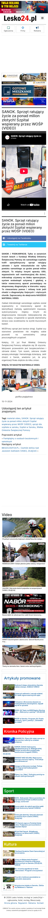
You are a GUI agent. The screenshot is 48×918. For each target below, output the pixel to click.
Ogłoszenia (8, 31)
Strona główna (10, 903)
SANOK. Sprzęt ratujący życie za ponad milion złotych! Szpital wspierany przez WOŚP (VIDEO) (23, 421)
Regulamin (22, 903)
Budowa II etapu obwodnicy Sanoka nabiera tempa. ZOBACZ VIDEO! (29, 686)
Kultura (10, 844)
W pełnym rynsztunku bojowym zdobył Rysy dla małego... (22, 539)
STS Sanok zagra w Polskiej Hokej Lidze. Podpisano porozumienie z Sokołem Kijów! (28, 825)
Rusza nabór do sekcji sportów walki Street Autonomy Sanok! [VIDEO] (29, 807)
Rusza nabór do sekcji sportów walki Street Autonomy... (22, 615)
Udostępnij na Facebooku (19, 238)
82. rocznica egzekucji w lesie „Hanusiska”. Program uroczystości (29, 869)
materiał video (13, 418)
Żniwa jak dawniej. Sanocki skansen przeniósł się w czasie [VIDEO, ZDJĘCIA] (29, 816)
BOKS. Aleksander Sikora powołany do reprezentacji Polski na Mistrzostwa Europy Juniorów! (30, 800)
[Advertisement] (24, 55)
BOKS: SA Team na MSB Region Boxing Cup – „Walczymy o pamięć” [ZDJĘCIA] (30, 711)
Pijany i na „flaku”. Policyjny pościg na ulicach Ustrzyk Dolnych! (29, 775)
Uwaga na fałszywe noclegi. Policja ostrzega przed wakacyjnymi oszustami (28, 768)
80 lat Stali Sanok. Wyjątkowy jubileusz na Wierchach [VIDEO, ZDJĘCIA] (27, 833)
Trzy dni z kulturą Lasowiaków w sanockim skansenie (27, 878)
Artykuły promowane (22, 678)
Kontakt (40, 903)
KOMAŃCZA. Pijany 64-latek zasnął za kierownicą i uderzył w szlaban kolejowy (30, 740)
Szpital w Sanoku (28, 427)
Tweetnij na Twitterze (17, 244)
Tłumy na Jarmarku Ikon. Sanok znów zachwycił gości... (22, 666)
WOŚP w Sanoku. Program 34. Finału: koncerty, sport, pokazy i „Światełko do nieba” (29, 720)
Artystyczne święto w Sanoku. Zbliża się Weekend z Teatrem (29, 886)
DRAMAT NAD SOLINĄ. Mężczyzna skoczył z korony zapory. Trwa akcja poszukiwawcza (29, 759)
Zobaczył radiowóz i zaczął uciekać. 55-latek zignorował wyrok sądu (29, 694)
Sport (9, 791)
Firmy (23, 31)
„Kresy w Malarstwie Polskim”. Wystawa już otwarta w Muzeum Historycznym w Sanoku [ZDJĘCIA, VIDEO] (28, 862)
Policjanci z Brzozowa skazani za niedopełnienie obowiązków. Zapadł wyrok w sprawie (29, 703)
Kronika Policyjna (19, 731)
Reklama (37, 31)
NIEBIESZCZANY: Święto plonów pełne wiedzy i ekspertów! (23, 564)
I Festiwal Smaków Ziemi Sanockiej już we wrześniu (30, 852)
